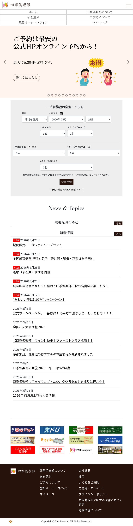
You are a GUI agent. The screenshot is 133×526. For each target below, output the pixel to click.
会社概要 (84, 470)
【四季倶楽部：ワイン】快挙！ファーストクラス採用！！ (53, 340)
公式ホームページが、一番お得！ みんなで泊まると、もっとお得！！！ (62, 313)
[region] (66, 62)
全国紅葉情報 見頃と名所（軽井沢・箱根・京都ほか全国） (53, 258)
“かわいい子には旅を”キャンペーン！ (39, 299)
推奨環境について (90, 510)
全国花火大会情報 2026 (29, 327)
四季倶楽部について (100, 12)
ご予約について (100, 17)
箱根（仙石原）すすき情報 (31, 272)
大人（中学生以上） (76, 127)
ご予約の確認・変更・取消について (66, 189)
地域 (24, 113)
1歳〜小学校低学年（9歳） (80, 147)
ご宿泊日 (53, 113)
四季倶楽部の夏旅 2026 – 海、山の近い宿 (41, 368)
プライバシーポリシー (93, 494)
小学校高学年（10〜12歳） (26, 147)
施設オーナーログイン (33, 22)
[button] (66, 62)
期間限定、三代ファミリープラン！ (37, 245)
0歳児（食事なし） (49, 161)
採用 (82, 476)
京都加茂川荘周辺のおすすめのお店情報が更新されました (53, 354)
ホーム (33, 12)
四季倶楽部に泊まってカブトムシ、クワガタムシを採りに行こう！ (59, 381)
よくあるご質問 (89, 482)
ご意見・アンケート (92, 488)
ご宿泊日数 (45, 127)
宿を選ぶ (33, 17)
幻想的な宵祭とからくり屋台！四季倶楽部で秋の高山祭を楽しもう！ (60, 286)
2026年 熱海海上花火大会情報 (34, 395)
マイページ (99, 22)
